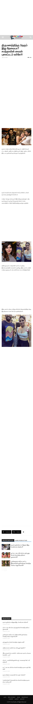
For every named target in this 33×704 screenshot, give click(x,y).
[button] (2, 37)
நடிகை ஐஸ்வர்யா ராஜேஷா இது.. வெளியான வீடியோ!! (15, 622)
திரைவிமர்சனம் (25, 697)
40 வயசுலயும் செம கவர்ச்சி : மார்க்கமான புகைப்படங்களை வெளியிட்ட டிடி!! (17, 654)
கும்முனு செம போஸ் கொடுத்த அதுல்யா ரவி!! (13, 642)
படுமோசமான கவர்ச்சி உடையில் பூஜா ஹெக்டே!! (14, 648)
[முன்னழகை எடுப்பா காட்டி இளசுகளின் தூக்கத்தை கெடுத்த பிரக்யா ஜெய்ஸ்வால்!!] (6, 563)
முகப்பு (5, 697)
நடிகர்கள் (17, 699)
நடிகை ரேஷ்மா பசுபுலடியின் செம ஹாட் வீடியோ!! (14, 675)
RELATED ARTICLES (8, 540)
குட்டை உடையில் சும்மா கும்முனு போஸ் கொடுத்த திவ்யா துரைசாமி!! (20, 555)
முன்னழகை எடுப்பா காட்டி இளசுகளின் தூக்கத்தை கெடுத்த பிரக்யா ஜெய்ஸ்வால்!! (21, 563)
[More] (23, 532)
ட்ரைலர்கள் (11, 699)
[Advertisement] (16, 17)
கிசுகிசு (18, 697)
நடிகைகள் (22, 699)
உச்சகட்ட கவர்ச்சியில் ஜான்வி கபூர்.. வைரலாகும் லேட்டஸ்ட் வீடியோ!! (16, 661)
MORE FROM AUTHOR (21, 540)
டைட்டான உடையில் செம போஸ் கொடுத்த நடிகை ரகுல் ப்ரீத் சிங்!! (17, 668)
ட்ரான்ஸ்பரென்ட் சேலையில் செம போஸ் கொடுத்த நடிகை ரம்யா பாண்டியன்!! (16, 681)
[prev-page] (3, 570)
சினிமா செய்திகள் (11, 697)
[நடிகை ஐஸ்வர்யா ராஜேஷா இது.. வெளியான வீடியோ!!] (6, 547)
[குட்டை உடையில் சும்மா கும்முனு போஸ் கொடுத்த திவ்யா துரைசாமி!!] (6, 555)
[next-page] (5, 570)
